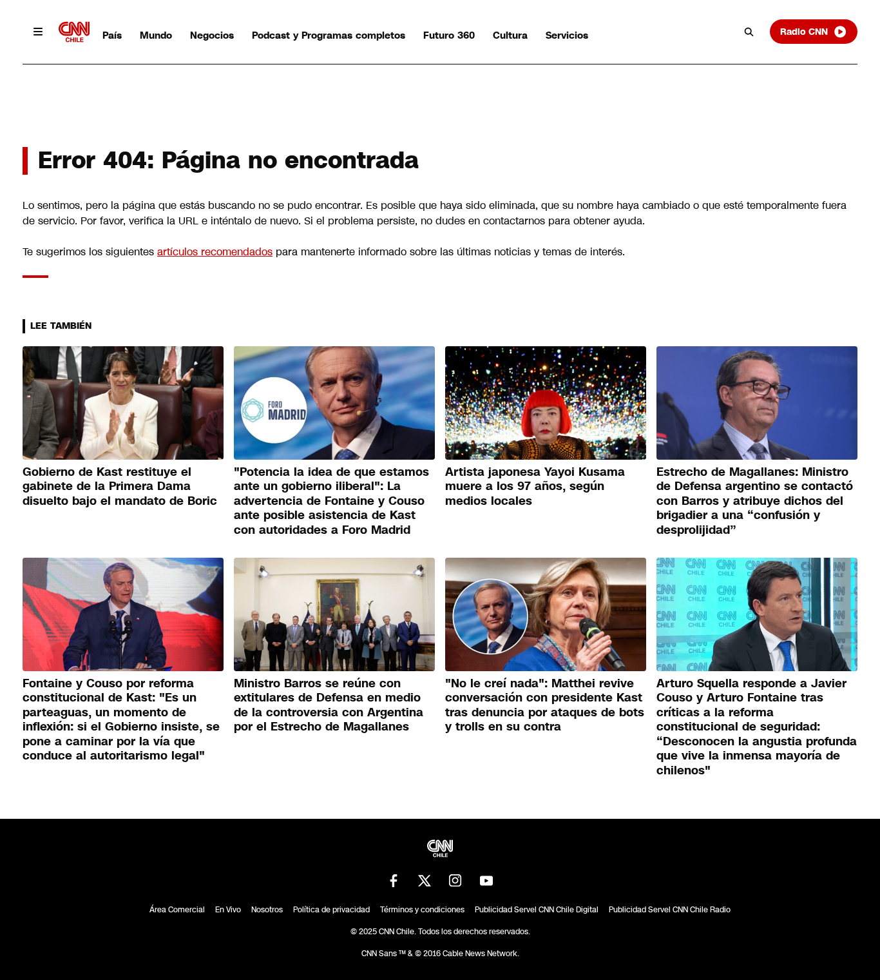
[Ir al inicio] (74, 32)
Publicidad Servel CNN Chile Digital (536, 910)
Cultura (510, 35)
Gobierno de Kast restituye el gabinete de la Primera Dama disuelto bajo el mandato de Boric (120, 486)
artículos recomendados (215, 251)
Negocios (212, 35)
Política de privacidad (331, 910)
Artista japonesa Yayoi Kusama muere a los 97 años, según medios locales (535, 486)
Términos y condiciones (422, 910)
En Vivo (228, 910)
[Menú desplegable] (38, 31)
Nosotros (267, 910)
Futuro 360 (449, 35)
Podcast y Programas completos (328, 35)
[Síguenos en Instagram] (455, 880)
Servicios (567, 35)
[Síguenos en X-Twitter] (424, 880)
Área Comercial (177, 910)
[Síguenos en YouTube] (486, 880)
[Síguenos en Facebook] (393, 880)
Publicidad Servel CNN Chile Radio (670, 910)
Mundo (156, 35)
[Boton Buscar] (749, 31)
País (112, 35)
